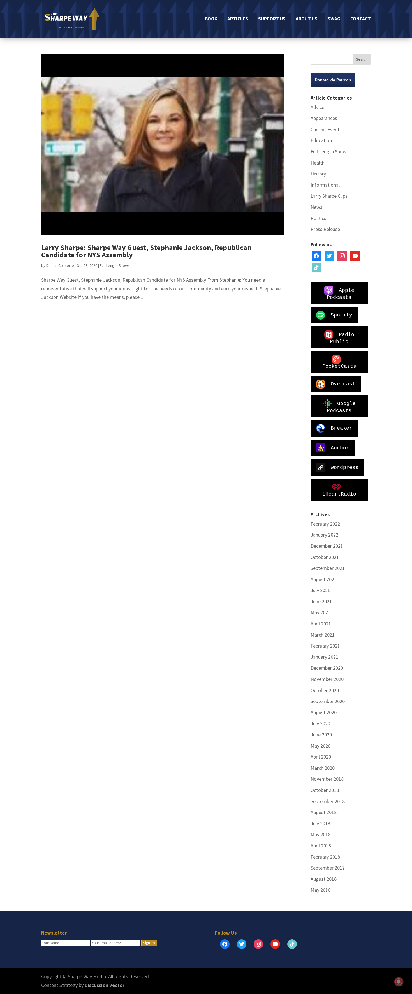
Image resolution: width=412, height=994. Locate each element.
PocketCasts (339, 366)
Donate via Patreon (333, 80)
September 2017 (328, 867)
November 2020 (327, 679)
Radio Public (342, 338)
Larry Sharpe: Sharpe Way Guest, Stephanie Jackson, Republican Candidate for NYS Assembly (146, 251)
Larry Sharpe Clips (329, 196)
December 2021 (327, 546)
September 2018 (328, 801)
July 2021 (320, 590)
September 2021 (328, 568)
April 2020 (321, 756)
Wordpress (344, 467)
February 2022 (325, 524)
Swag (334, 19)
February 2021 (325, 645)
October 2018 (325, 790)
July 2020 (320, 723)
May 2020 (320, 746)
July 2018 (320, 823)
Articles (237, 19)
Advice (317, 107)
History (318, 173)
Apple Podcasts (340, 293)
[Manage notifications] (398, 981)
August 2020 (324, 712)
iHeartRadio (339, 494)
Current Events (326, 129)
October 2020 (325, 690)
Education (321, 140)
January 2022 (324, 534)
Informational (325, 185)
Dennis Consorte (60, 265)
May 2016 (320, 890)
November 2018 (327, 779)
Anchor (340, 447)
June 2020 (321, 734)
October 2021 (325, 557)
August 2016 (324, 879)
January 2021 (324, 657)
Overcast (343, 384)
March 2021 (323, 635)
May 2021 (320, 612)
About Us (307, 19)
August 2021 (324, 579)
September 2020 (328, 701)
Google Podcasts (341, 407)
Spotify (341, 315)
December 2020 (327, 668)
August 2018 (324, 812)
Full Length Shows (115, 265)
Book (211, 19)
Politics (318, 218)
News (316, 207)
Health (318, 162)
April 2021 (321, 623)
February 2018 (325, 857)
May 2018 (320, 834)
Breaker (341, 428)
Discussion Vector (104, 985)
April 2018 (321, 845)
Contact (360, 19)
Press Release (325, 229)
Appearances (324, 118)
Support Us (272, 19)
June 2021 (321, 601)
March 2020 (323, 768)
